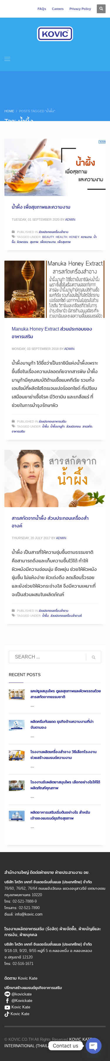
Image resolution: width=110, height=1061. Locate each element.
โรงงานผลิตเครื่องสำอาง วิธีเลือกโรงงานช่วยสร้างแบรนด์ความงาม (64, 754)
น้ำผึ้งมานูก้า (57, 426)
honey (74, 236)
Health (61, 236)
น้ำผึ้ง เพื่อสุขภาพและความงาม (41, 207)
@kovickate (21, 994)
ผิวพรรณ (22, 241)
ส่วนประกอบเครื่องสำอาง (53, 231)
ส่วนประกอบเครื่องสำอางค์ (66, 615)
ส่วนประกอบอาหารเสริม (52, 421)
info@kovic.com (29, 914)
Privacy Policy (80, 8)
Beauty (48, 236)
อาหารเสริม (18, 431)
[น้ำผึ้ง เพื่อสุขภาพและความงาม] (55, 167)
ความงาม (86, 236)
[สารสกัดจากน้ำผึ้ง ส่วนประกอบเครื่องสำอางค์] (55, 479)
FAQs (42, 8)
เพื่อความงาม (48, 241)
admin (70, 219)
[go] (93, 657)
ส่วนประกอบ (73, 426)
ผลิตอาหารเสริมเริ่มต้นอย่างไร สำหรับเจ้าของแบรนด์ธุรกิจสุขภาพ (60, 815)
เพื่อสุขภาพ (64, 241)
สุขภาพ (34, 241)
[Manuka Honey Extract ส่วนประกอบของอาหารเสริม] (55, 289)
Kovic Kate (20, 1007)
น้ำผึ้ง (45, 426)
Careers (58, 8)
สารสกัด (87, 426)
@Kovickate (21, 1000)
